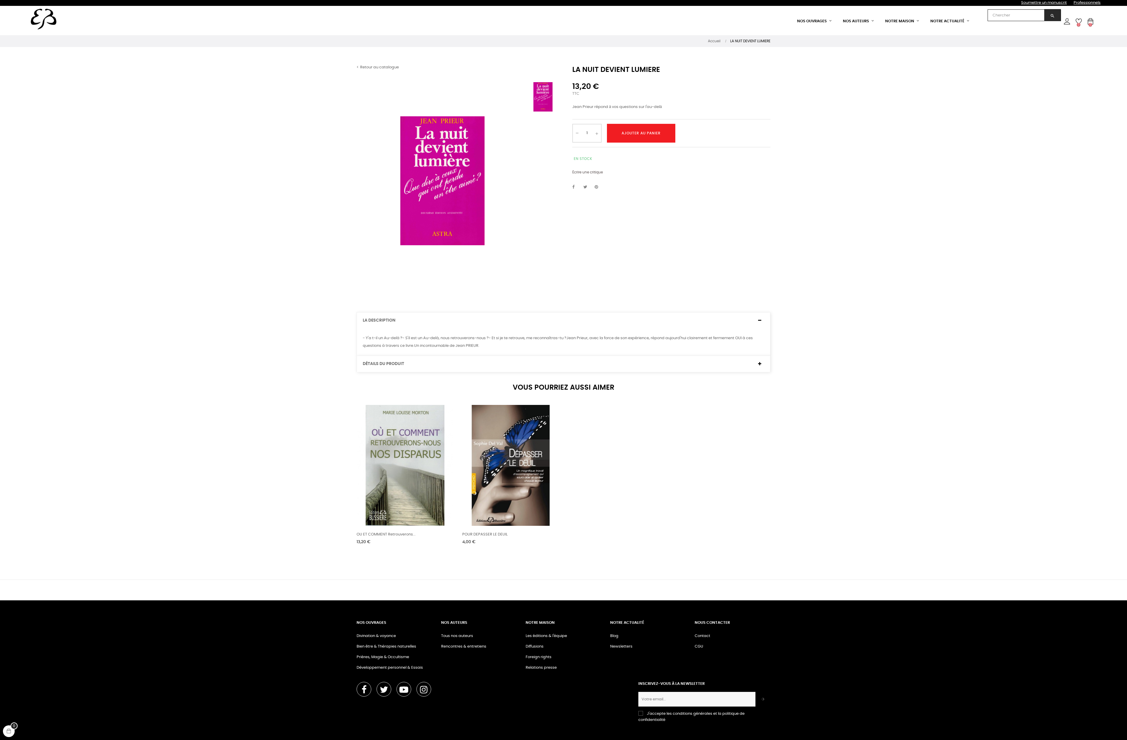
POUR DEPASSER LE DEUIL (485, 534)
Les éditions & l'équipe (546, 636)
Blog (614, 636)
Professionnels (1087, 3)
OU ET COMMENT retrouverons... (386, 534)
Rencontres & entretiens (463, 646)
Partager (576, 187)
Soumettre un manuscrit (1044, 3)
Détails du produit (383, 364)
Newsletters (621, 646)
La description (379, 320)
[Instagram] (424, 689)
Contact (702, 636)
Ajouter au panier (641, 133)
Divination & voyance (376, 636)
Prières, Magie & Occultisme (383, 657)
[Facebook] (364, 689)
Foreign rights (538, 657)
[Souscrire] (762, 699)
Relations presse (541, 668)
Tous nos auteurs (457, 636)
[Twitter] (384, 689)
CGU (699, 646)
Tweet (587, 187)
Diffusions (535, 646)
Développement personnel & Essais (390, 668)
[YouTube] (404, 689)
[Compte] (1067, 21)
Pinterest (599, 187)
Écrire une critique (587, 172)
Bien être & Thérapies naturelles (386, 646)
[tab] (563, 320)
